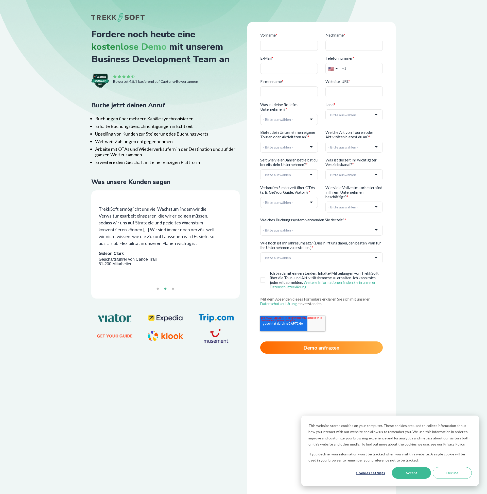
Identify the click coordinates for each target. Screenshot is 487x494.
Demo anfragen (321, 347)
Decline (452, 473)
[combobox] (289, 119)
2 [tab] (165, 290)
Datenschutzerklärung (278, 304)
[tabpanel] (165, 235)
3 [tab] (173, 290)
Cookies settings (370, 473)
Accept (411, 473)
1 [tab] (157, 290)
